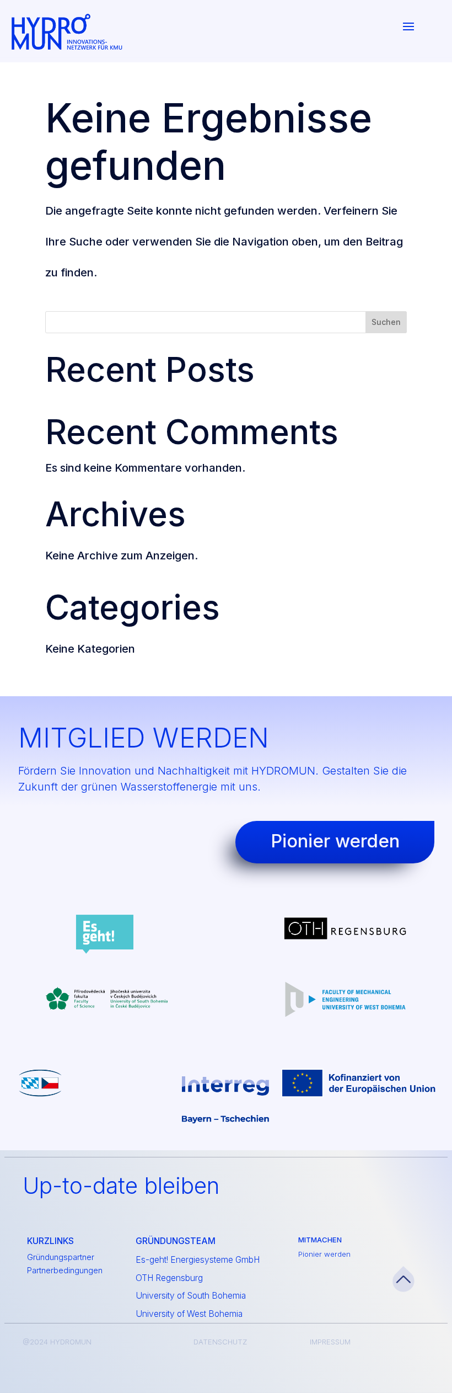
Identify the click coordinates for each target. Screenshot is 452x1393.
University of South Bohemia (191, 1295)
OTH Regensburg (169, 1278)
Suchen (386, 322)
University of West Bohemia (189, 1314)
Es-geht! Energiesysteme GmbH (198, 1260)
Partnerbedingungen (65, 1270)
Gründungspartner (60, 1257)
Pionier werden (324, 1254)
